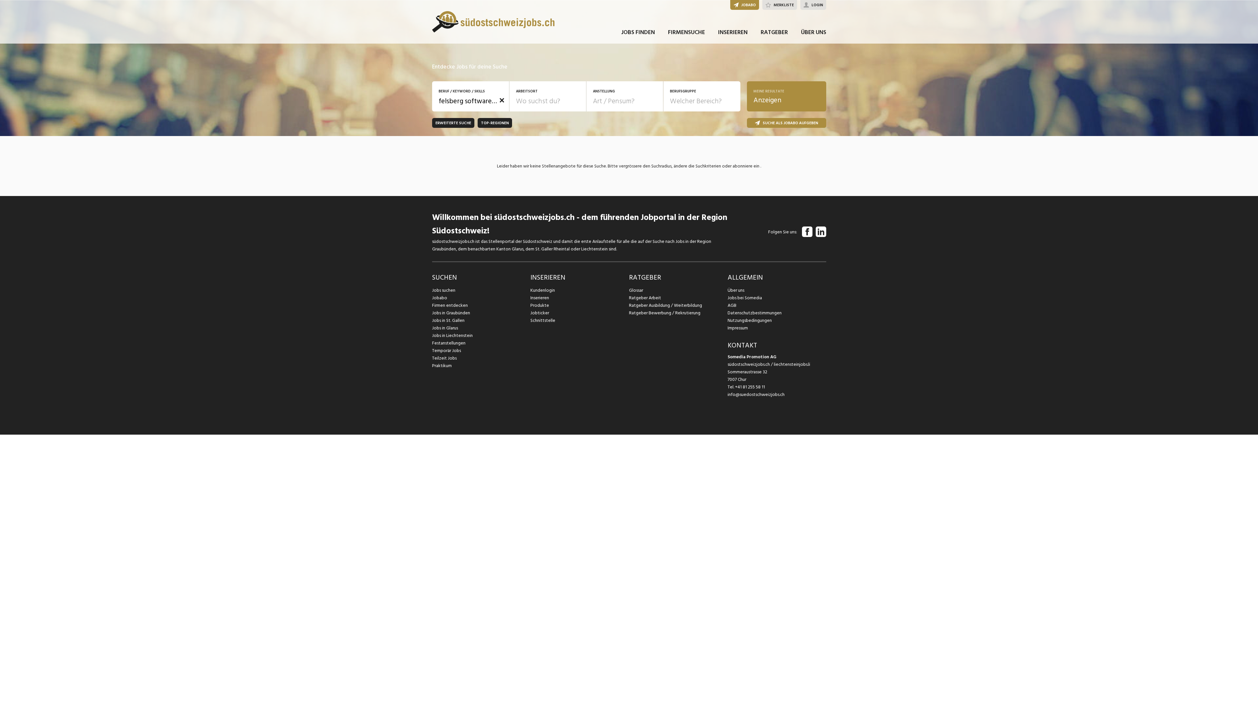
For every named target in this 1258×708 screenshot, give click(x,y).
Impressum (738, 328)
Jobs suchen (443, 290)
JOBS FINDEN (638, 32)
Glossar (636, 290)
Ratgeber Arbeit (645, 298)
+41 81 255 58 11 (750, 387)
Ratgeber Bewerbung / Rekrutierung (664, 313)
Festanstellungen (449, 343)
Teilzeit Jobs (444, 358)
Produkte (539, 305)
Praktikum (442, 365)
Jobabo (439, 298)
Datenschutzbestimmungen (755, 313)
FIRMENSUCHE (686, 32)
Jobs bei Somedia (745, 298)
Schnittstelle (542, 320)
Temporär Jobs (446, 350)
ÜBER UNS (813, 32)
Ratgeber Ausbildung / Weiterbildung (665, 305)
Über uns (736, 290)
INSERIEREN (733, 32)
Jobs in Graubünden (451, 313)
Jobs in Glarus (445, 328)
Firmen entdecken (450, 305)
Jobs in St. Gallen (448, 320)
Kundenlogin (542, 290)
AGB (732, 305)
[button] (502, 100)
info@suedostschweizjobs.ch (756, 394)
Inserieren (539, 298)
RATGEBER (774, 32)
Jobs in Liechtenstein (452, 335)
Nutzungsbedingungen (750, 320)
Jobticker (539, 313)
